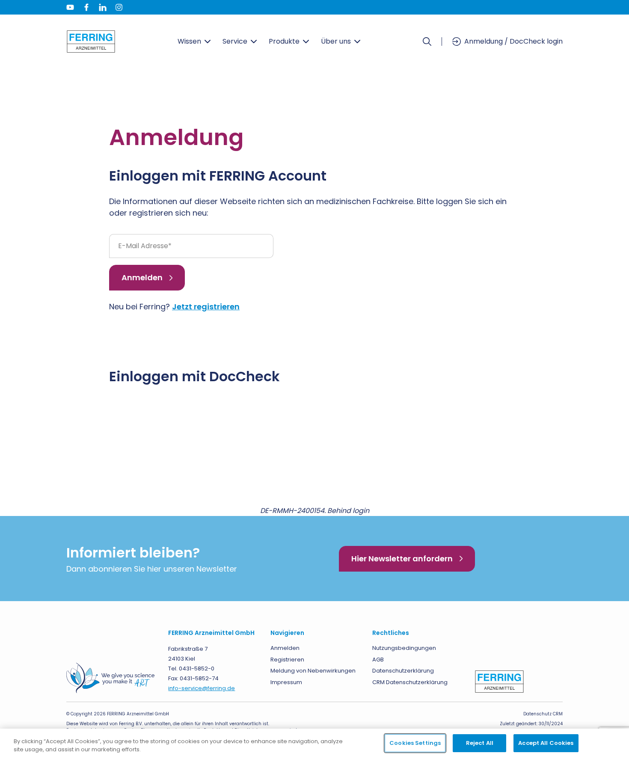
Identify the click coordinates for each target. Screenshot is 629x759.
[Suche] (427, 41)
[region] (314, 744)
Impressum (286, 682)
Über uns (336, 41)
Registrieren (287, 659)
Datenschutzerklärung (403, 671)
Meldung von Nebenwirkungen (313, 671)
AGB (378, 659)
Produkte (284, 41)
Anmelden (142, 277)
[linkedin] (103, 7)
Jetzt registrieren (206, 306)
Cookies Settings (415, 743)
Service (235, 41)
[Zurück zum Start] (91, 41)
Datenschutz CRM (543, 714)
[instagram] (119, 7)
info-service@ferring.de (201, 688)
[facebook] (86, 7)
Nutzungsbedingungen (404, 648)
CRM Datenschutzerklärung (410, 682)
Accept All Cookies (545, 743)
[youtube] (70, 7)
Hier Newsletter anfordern (402, 558)
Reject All (479, 743)
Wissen (189, 41)
